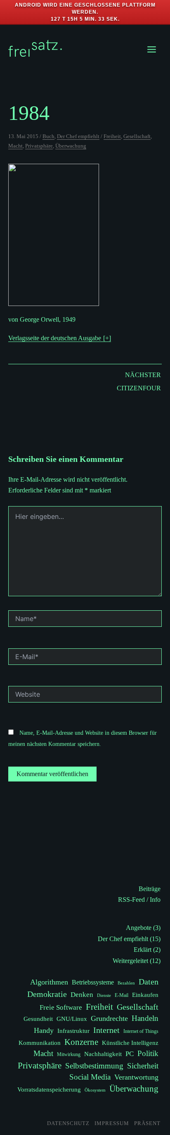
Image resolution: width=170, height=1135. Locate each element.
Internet (106, 1030)
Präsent (147, 1123)
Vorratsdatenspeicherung (49, 1089)
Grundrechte (109, 1018)
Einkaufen (145, 994)
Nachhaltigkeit (103, 1053)
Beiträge (150, 888)
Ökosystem (95, 1090)
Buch (48, 136)
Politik (147, 1053)
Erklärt (142, 949)
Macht (15, 146)
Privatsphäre (39, 146)
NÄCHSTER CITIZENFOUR (139, 382)
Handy (44, 1030)
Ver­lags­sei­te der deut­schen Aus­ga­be (54, 338)
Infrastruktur (73, 1030)
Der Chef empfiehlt (78, 136)
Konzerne (81, 1042)
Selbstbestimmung (94, 1065)
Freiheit (112, 136)
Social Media (90, 1077)
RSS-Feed (131, 899)
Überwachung (70, 146)
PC (129, 1054)
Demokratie (47, 994)
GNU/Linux (72, 1018)
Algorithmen (49, 982)
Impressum (111, 1123)
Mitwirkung (68, 1054)
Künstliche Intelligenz (130, 1042)
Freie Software (61, 1007)
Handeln (145, 1018)
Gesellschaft (137, 136)
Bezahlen (126, 983)
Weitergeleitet (130, 960)
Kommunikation (40, 1042)
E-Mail (121, 995)
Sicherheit (142, 1065)
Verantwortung (136, 1077)
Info (155, 899)
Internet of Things (140, 1031)
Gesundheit (38, 1019)
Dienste (104, 995)
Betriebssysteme (93, 982)
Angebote (138, 927)
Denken (82, 995)
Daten (148, 981)
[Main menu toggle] (152, 49)
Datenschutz (68, 1123)
